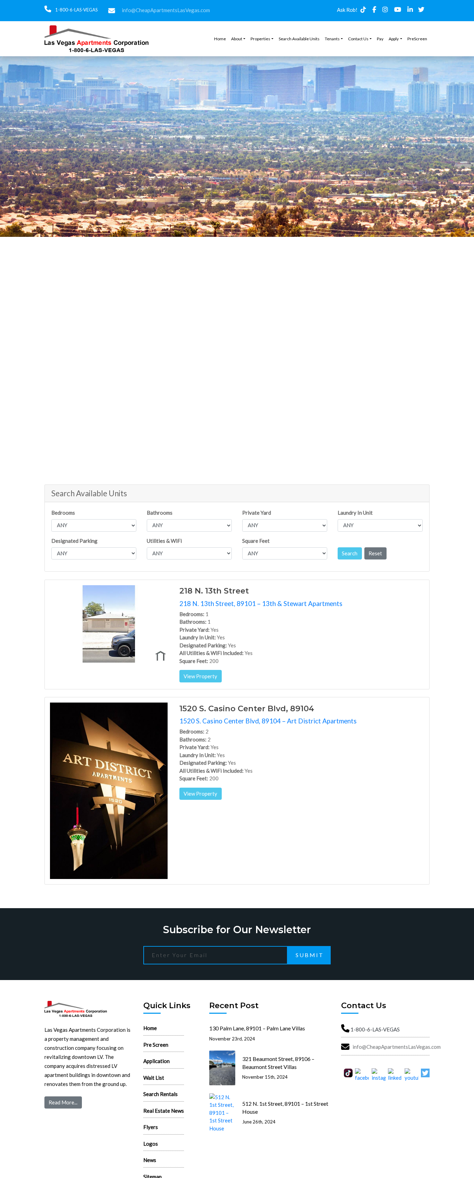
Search (349, 553)
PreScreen (417, 38)
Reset (375, 553)
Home (220, 38)
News (149, 1160)
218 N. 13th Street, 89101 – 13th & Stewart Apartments (260, 603)
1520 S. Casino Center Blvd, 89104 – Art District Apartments (268, 721)
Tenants (332, 38)
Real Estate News (163, 1111)
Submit (310, 955)
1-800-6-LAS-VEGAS (76, 10)
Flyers (150, 1127)
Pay (380, 38)
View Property (200, 676)
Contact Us (358, 38)
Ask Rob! (347, 10)
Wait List (153, 1078)
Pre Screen (155, 1045)
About (236, 38)
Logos (150, 1143)
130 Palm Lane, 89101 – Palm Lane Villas (257, 1028)
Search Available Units (299, 38)
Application (156, 1061)
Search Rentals (160, 1094)
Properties (260, 38)
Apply (394, 38)
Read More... (63, 1102)
